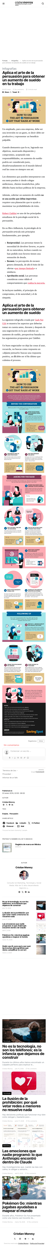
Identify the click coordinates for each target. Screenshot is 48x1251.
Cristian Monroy (8, 802)
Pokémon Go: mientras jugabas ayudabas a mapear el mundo (15, 936)
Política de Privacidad (37, 1243)
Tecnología (6, 1041)
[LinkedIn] (33, 1239)
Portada (4, 61)
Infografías (14, 61)
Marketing (6, 1146)
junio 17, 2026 (6, 919)
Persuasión (14, 814)
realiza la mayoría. (36, 283)
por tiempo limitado (24, 268)
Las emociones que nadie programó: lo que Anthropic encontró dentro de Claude (14, 926)
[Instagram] (20, 1239)
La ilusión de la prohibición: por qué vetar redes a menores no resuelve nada (15, 915)
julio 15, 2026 (6, 908)
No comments (19, 89)
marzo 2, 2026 (7, 953)
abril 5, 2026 (6, 930)
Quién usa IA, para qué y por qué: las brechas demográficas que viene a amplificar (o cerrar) (16, 948)
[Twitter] (15, 1239)
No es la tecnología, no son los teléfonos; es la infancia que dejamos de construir (15, 903)
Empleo (5, 814)
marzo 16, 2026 (7, 940)
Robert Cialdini (9, 213)
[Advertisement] (24, 31)
